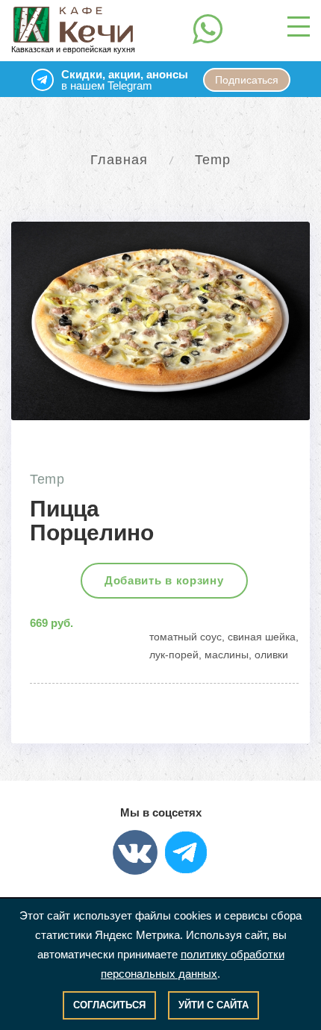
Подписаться (246, 80)
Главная (119, 159)
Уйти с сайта (213, 1005)
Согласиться (109, 1005)
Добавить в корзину (164, 580)
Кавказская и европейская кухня (73, 49)
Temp (213, 159)
